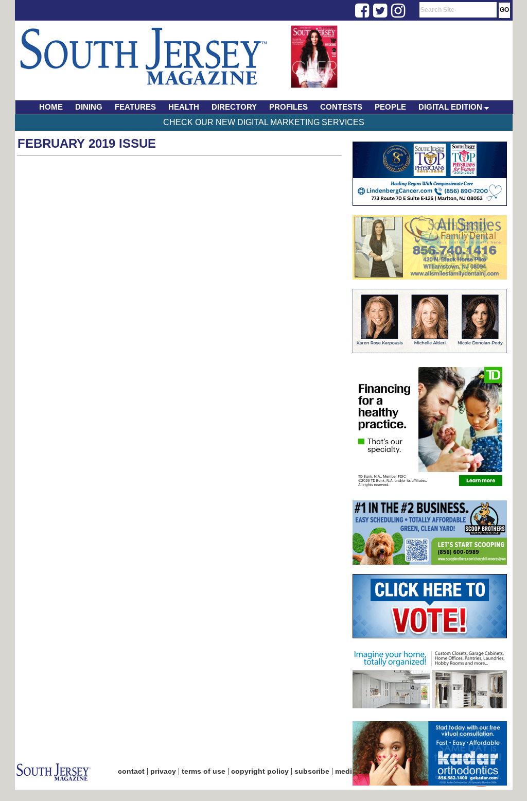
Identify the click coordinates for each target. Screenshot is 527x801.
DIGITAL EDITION (451, 106)
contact (131, 771)
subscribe (311, 771)
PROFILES (288, 106)
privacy (163, 771)
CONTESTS (341, 106)
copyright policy (260, 771)
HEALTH (183, 106)
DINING (88, 106)
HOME (51, 106)
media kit (351, 771)
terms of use (203, 771)
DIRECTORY (234, 106)
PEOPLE (390, 106)
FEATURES (135, 106)
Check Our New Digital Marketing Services (263, 122)
